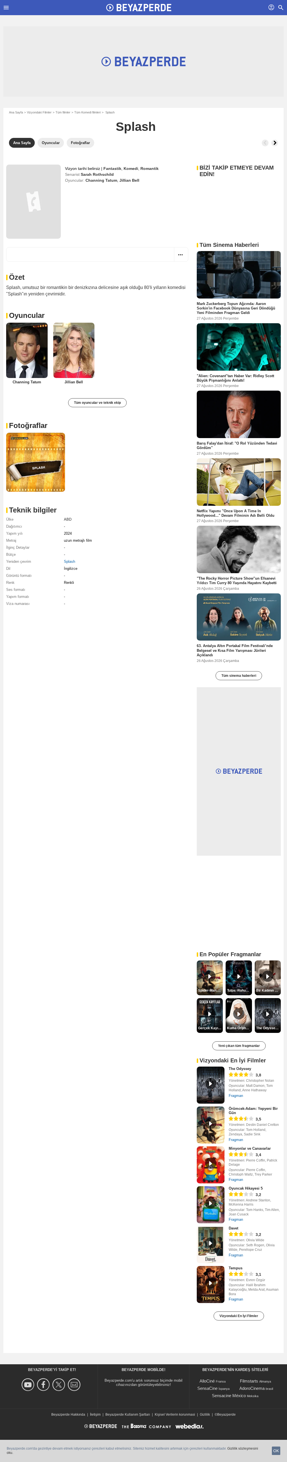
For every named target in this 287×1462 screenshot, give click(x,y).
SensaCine (207, 1388)
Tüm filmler (62, 112)
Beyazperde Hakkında (68, 1415)
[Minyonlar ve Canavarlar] (210, 1164)
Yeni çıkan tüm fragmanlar (239, 1046)
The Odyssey (240, 1069)
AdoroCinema (252, 1388)
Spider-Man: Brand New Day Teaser (210, 990)
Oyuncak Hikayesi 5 (246, 1188)
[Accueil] (138, 7)
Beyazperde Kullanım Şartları (127, 1415)
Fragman (236, 1096)
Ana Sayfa (16, 112)
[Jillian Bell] (74, 350)
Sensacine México (229, 1395)
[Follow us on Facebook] (44, 1384)
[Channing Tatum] (27, 350)
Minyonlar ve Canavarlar (250, 1148)
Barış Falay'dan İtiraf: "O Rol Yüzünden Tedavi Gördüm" (237, 445)
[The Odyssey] (210, 1085)
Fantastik (112, 168)
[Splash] (33, 202)
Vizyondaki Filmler (39, 112)
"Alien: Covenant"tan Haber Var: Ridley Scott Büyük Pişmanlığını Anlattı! (235, 378)
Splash (69, 561)
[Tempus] (210, 1284)
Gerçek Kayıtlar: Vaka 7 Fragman (210, 1028)
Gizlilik (205, 1415)
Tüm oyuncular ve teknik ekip (97, 403)
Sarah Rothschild (97, 174)
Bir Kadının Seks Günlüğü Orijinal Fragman (268, 990)
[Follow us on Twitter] (59, 1384)
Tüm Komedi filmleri (87, 112)
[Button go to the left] (265, 143)
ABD (67, 519)
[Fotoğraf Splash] (35, 462)
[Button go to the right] (274, 143)
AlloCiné (207, 1381)
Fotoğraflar (28, 425)
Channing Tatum (101, 180)
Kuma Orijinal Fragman (239, 1028)
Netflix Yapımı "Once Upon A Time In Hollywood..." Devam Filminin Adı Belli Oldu (235, 513)
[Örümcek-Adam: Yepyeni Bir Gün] (210, 1125)
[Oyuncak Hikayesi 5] (210, 1204)
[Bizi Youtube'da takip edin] (29, 1384)
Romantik (149, 168)
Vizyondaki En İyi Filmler (238, 1316)
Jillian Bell (129, 180)
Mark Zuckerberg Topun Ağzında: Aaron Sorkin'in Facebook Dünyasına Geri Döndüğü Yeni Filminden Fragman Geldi (236, 308)
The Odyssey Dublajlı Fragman (268, 1028)
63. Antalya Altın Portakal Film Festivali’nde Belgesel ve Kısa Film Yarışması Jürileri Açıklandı (235, 650)
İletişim (95, 1415)
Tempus (235, 1268)
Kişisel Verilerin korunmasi (175, 1415)
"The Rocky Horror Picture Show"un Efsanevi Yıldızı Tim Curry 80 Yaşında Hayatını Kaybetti (237, 580)
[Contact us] (75, 1384)
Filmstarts (249, 1381)
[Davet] (210, 1244)
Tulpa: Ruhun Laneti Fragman (239, 990)
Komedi (131, 168)
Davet (233, 1228)
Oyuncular (27, 315)
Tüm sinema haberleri (238, 676)
